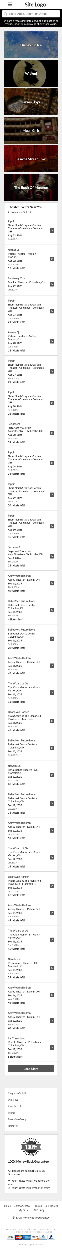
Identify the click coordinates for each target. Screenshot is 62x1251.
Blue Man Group (17, 1119)
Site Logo (35, 4)
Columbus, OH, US (20, 212)
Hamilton (13, 1125)
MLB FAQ (38, 1210)
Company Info (22, 1205)
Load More (31, 1069)
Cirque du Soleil (17, 1093)
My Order (24, 1210)
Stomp (11, 1112)
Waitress (13, 1099)
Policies (37, 1205)
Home (7, 1205)
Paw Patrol (14, 1106)
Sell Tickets (51, 1205)
